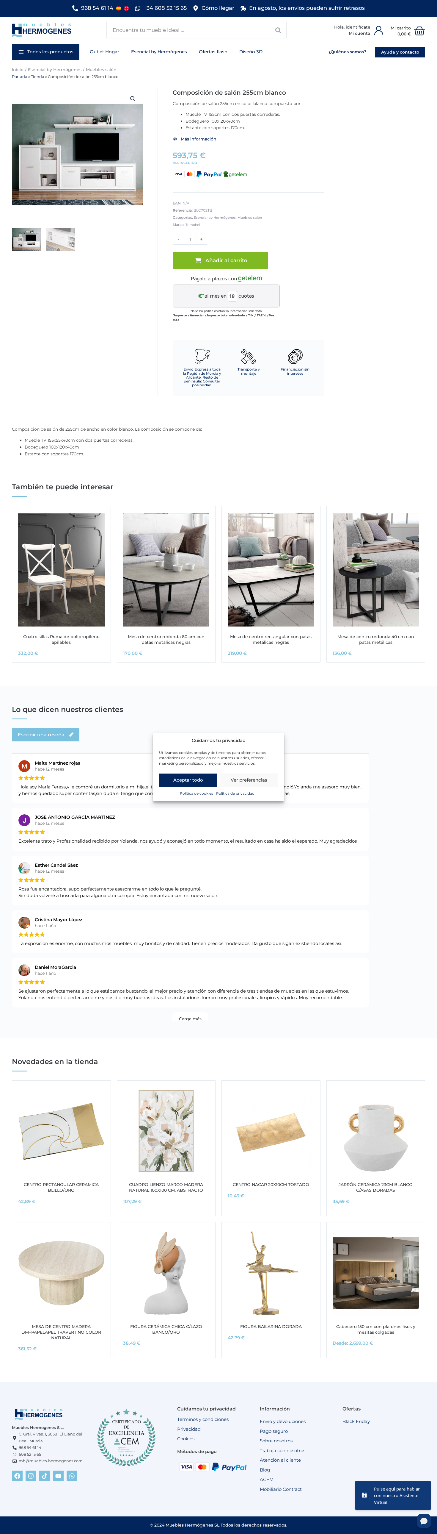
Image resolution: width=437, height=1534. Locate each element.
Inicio (17, 69)
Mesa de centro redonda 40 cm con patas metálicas (375, 639)
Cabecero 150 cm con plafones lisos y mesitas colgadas (375, 1329)
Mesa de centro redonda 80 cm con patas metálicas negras (166, 639)
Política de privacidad (235, 793)
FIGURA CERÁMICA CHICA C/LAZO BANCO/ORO (166, 1329)
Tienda (37, 76)
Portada (19, 76)
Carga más (190, 1018)
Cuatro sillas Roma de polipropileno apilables (61, 639)
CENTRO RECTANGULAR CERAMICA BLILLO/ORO (61, 1187)
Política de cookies (196, 793)
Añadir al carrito (226, 260)
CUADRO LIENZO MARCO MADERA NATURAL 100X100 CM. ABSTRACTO (166, 1187)
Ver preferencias (249, 780)
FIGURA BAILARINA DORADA (271, 1326)
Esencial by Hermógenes (54, 69)
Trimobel (193, 225)
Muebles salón (101, 69)
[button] (45, 52)
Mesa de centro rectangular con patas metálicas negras (271, 639)
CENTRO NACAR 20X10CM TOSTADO (271, 1184)
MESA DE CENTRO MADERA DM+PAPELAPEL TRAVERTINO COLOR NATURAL (61, 1332)
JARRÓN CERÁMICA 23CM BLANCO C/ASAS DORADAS (376, 1187)
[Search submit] (278, 30)
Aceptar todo (188, 780)
